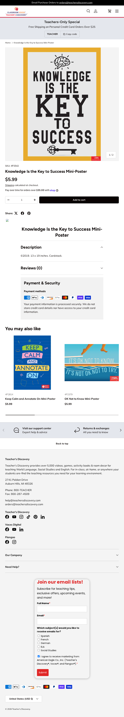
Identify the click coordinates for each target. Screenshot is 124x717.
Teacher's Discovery (21, 709)
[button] (109, 11)
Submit (43, 672)
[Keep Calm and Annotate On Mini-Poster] (32, 363)
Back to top (62, 443)
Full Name (43, 603)
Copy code (71, 34)
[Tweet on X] (16, 213)
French (45, 639)
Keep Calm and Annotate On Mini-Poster (30, 398)
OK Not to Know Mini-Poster (82, 398)
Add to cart (79, 199)
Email (41, 615)
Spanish (45, 636)
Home (8, 43)
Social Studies (48, 650)
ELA (42, 646)
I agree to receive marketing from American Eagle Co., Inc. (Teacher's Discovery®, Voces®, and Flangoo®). (58, 660)
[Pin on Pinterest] (29, 213)
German (45, 643)
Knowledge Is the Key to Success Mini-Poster (34, 43)
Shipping (9, 185)
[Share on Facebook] (22, 213)
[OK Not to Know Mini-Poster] (92, 363)
